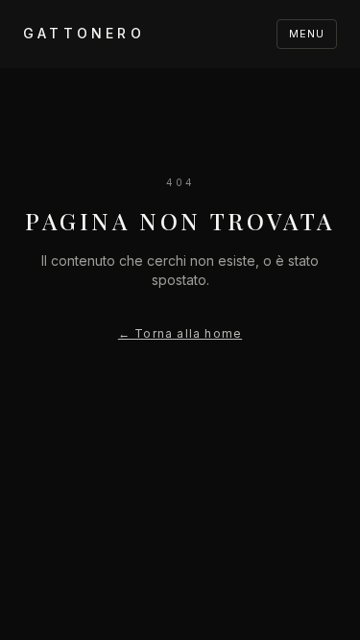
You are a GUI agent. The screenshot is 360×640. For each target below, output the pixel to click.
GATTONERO (84, 33)
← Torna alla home (180, 333)
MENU (306, 33)
